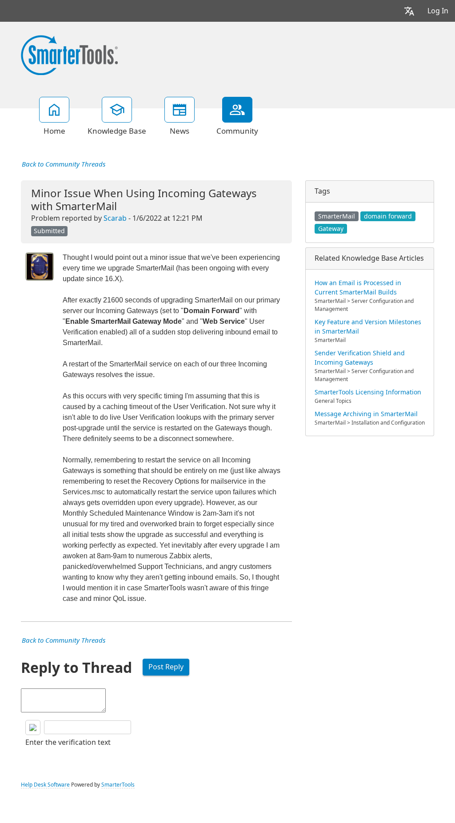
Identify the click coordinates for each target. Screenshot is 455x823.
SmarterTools (118, 785)
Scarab (115, 218)
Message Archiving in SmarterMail (366, 413)
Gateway (330, 228)
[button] (409, 11)
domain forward (388, 216)
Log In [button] (437, 11)
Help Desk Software (45, 785)
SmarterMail (336, 216)
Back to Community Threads (63, 164)
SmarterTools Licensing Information (368, 392)
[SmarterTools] (69, 54)
